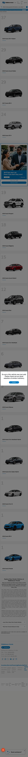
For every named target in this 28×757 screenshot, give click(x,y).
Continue (14, 382)
